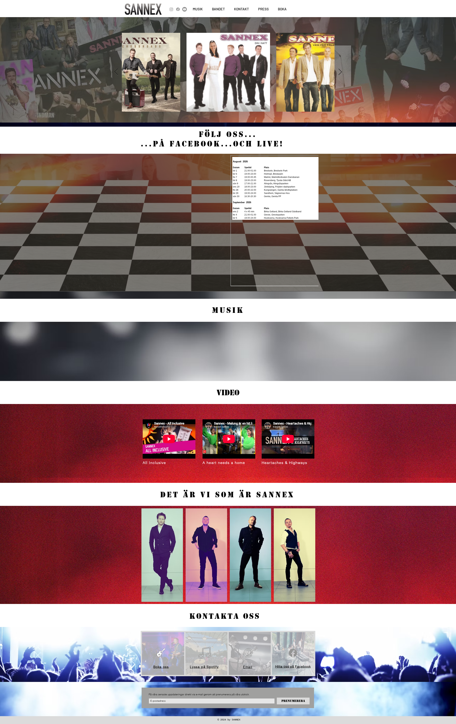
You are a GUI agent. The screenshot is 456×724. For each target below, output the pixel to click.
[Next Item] (340, 72)
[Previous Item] (116, 72)
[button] (263, 9)
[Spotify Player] (176, 355)
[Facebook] (178, 9)
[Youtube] (184, 9)
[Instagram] (171, 9)
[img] (162, 555)
